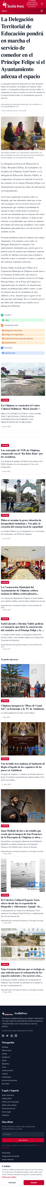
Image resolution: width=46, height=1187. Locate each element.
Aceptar (34, 1182)
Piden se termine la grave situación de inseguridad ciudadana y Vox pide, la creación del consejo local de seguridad (22, 523)
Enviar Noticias (8, 1159)
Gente (4, 1060)
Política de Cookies (9, 1105)
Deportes (5, 1064)
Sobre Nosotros (8, 1095)
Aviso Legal (6, 1112)
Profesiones (6, 1077)
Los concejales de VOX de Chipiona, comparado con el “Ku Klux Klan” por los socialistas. (22, 453)
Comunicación (7, 1070)
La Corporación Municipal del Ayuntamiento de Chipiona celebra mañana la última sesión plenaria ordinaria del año (19, 592)
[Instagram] (11, 1036)
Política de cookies (9, 1177)
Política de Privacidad (10, 1102)
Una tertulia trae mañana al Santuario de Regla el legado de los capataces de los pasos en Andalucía (23, 767)
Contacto (5, 1115)
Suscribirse (23, 1140)
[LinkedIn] (16, 1036)
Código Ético (7, 1098)
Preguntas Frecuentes (10, 1156)
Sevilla (4, 1054)
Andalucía (6, 1057)
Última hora (6, 1050)
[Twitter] (7, 1036)
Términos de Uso (8, 1108)
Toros (4, 1067)
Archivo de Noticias (9, 1080)
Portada (5, 1047)
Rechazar (12, 1182)
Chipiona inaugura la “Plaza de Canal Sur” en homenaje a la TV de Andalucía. (22, 707)
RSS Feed (5, 1084)
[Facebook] (3, 1036)
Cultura (5, 1074)
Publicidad (6, 1153)
